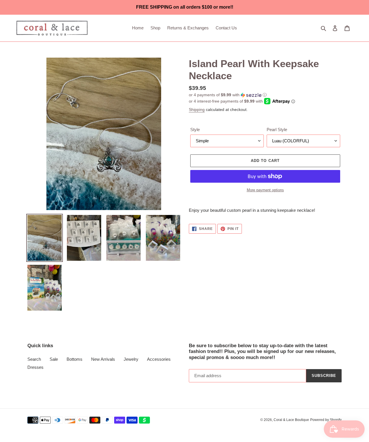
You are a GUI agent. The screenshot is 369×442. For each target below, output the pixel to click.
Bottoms (74, 359)
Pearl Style (277, 129)
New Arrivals (103, 359)
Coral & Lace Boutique (291, 420)
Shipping (197, 109)
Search (34, 359)
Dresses (35, 367)
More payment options (265, 190)
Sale (54, 359)
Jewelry (131, 359)
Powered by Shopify (326, 420)
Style (195, 129)
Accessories (159, 359)
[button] (228, 95)
